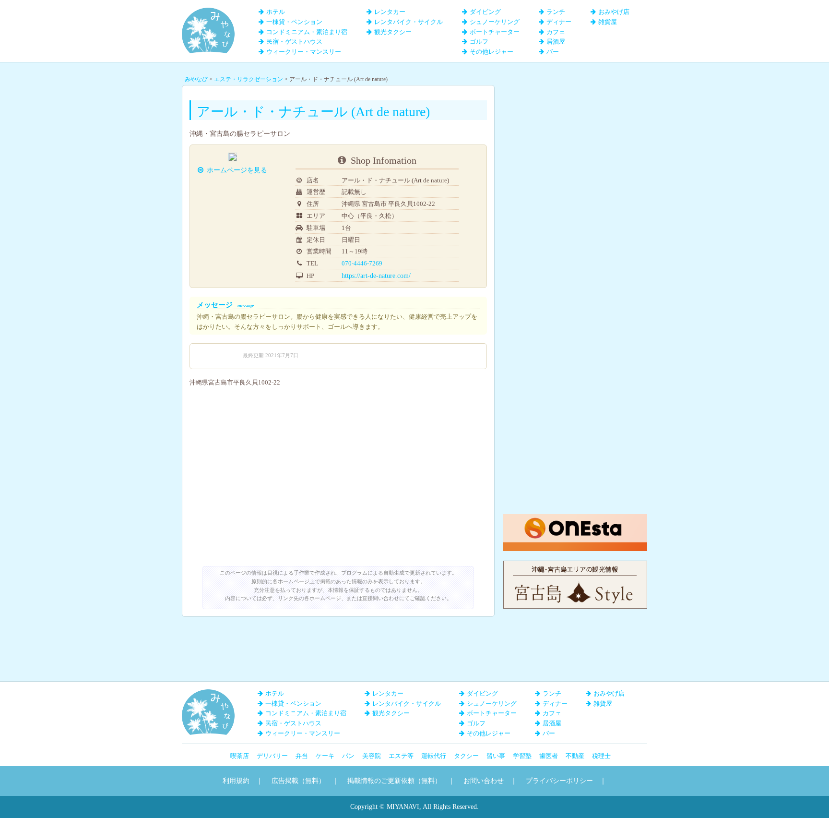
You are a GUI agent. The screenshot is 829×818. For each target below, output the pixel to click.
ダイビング (485, 11)
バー (552, 51)
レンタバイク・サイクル (408, 21)
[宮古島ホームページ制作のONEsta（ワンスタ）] (575, 518)
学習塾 (522, 755)
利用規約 (236, 780)
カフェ (555, 32)
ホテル (275, 11)
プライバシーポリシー (559, 780)
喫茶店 (239, 755)
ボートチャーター (495, 32)
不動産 (575, 755)
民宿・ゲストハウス (294, 41)
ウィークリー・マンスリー (303, 51)
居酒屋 (555, 41)
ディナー (558, 21)
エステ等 (401, 755)
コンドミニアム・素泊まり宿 (306, 32)
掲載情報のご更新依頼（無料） (394, 780)
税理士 (601, 755)
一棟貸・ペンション (294, 21)
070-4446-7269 (362, 263)
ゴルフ (479, 41)
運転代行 (433, 755)
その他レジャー (491, 51)
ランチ (555, 11)
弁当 (302, 755)
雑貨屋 (607, 21)
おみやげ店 (613, 11)
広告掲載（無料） (298, 780)
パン (348, 755)
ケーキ (325, 755)
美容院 (371, 755)
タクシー (466, 755)
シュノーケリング (495, 21)
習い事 (495, 755)
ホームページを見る (237, 170)
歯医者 (548, 755)
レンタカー (389, 11)
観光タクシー (393, 32)
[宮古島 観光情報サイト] (575, 565)
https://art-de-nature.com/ (376, 275)
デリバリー (272, 755)
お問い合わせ (483, 780)
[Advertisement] (575, 145)
